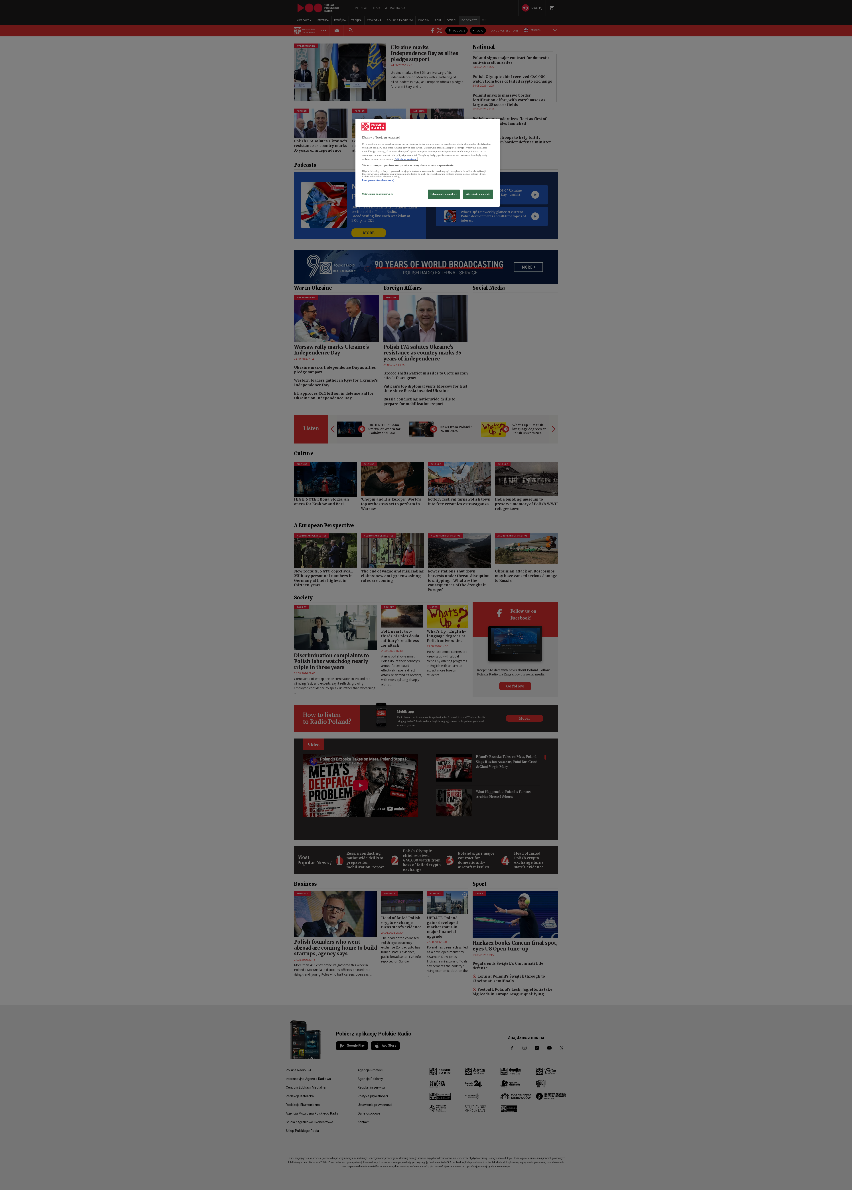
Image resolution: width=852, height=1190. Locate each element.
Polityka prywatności (405, 159)
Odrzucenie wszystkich (443, 194)
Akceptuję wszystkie (478, 194)
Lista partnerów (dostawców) (378, 180)
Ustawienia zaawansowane (377, 193)
